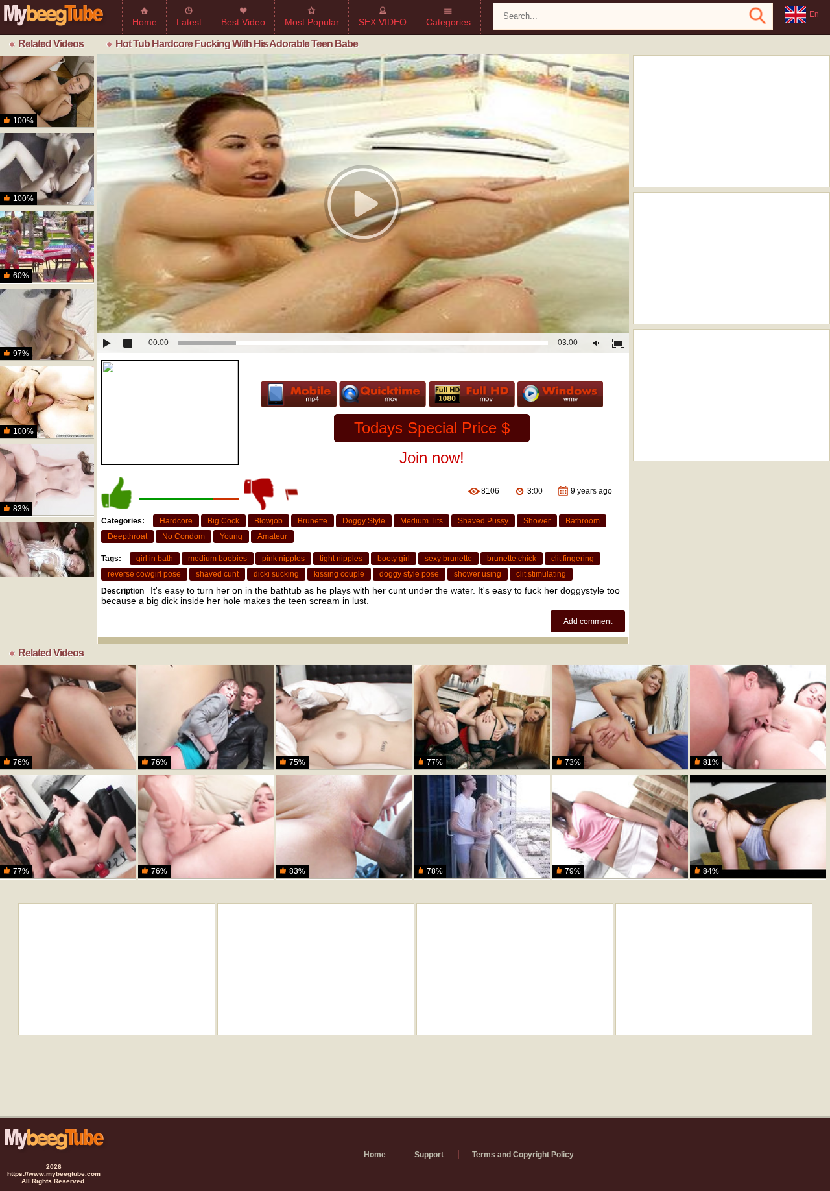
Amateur (272, 536)
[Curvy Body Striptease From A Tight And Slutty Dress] (620, 717)
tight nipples (341, 558)
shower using (477, 574)
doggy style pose (409, 574)
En (814, 14)
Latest (189, 22)
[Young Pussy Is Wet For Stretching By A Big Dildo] (620, 827)
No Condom (183, 536)
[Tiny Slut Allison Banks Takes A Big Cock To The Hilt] (344, 827)
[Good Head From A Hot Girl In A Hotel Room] (758, 827)
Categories (448, 22)
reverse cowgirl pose (144, 574)
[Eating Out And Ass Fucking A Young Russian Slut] (758, 717)
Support (429, 1154)
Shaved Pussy (483, 520)
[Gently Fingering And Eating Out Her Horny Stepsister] (344, 717)
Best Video (243, 22)
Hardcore (176, 520)
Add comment (587, 621)
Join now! (431, 457)
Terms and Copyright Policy (523, 1154)
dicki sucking (276, 574)
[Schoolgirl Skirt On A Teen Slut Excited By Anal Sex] (47, 92)
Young (231, 536)
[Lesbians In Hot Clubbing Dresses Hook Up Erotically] (68, 827)
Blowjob (268, 520)
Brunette (312, 520)
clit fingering (572, 558)
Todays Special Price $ (432, 428)
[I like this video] (117, 493)
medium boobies (217, 558)
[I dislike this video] (260, 493)
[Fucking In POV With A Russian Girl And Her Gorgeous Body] (47, 325)
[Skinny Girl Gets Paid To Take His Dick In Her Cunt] (47, 169)
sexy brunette (448, 558)
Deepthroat (127, 536)
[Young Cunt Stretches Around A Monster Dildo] (206, 827)
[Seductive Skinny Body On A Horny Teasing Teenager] (68, 717)
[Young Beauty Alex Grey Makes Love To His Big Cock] (482, 827)
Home (144, 22)
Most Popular (312, 22)
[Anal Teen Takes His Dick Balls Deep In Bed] (47, 402)
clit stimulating (541, 574)
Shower (537, 520)
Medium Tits (421, 520)
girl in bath (154, 558)
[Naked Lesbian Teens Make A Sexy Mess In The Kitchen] (47, 558)
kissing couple (339, 574)
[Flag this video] (292, 493)
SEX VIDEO (383, 22)
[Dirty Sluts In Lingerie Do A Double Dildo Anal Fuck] (482, 717)
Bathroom (582, 520)
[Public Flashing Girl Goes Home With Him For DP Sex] (206, 717)
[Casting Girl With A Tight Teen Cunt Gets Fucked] (47, 480)
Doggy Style (363, 520)
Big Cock (223, 520)
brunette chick (511, 558)
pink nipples (283, 558)
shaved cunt (217, 574)
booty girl (393, 558)
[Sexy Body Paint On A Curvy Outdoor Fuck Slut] (47, 247)
